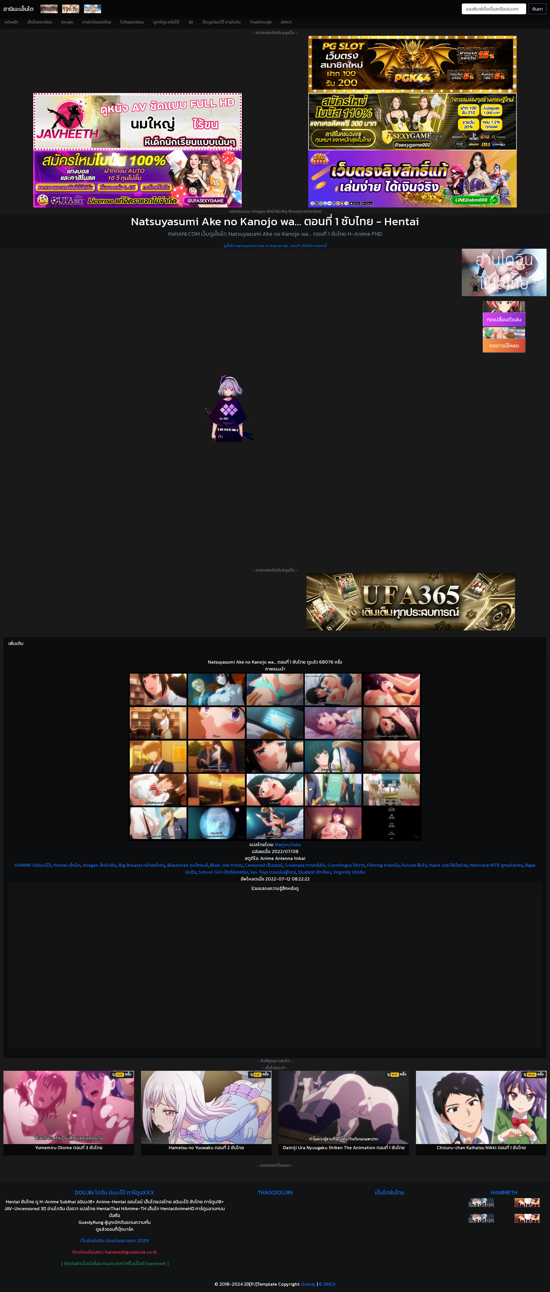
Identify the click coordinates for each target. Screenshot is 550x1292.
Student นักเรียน (314, 871)
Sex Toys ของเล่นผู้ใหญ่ (273, 871)
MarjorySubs (288, 844)
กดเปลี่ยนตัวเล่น (504, 319)
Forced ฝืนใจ (414, 865)
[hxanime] (527, 1218)
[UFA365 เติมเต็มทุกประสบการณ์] (411, 601)
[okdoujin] (481, 1202)
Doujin (67, 22)
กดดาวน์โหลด (504, 345)
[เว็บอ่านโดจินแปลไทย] (504, 272)
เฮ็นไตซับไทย (389, 1192)
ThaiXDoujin (261, 22)
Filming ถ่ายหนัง (383, 865)
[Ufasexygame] (137, 178)
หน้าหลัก (11, 22)
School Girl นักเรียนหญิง (223, 871)
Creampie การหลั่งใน (304, 865)
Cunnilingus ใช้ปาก (346, 865)
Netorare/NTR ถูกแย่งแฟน (496, 865)
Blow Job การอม (226, 865)
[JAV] (137, 121)
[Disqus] (275, 970)
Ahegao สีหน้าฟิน (99, 865)
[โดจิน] (49, 8)
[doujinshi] (71, 8)
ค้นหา (537, 8)
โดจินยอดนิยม (132, 22)
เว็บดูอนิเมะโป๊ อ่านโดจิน (221, 22)
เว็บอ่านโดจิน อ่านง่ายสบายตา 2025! (114, 1240)
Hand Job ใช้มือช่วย (448, 865)
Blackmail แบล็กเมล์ (187, 865)
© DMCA (327, 1284)
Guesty (308, 1284)
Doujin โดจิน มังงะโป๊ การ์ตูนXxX (114, 1192)
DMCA (286, 22)
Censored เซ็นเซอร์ (263, 865)
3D (190, 22)
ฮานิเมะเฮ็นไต (18, 9)
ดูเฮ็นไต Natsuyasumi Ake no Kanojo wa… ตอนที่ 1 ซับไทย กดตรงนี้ (275, 245)
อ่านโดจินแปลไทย (96, 22)
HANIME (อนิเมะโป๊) (33, 865)
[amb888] (412, 178)
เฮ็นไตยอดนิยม (39, 22)
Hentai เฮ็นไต (66, 865)
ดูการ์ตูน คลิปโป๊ (166, 22)
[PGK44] (412, 64)
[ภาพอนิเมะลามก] (92, 8)
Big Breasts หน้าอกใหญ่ (142, 865)
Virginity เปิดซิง (349, 871)
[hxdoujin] (481, 1218)
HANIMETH (504, 1192)
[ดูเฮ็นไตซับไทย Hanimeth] (527, 1202)
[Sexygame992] (412, 121)
